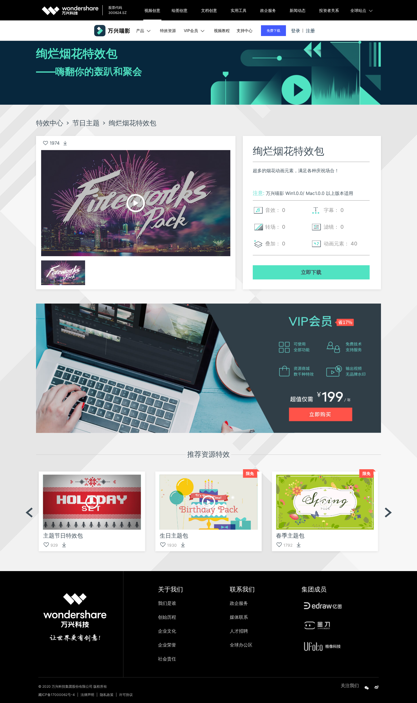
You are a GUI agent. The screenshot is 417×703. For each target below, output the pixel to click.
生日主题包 (174, 535)
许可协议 (126, 695)
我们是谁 (167, 603)
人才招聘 (239, 631)
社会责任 (167, 659)
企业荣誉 (167, 645)
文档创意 (209, 10)
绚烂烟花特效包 (132, 123)
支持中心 (244, 30)
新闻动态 (298, 10)
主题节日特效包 (63, 535)
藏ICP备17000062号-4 (56, 695)
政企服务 (268, 10)
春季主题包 (290, 535)
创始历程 (167, 617)
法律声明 (87, 695)
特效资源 (168, 30)
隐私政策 (106, 695)
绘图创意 (180, 10)
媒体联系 (239, 617)
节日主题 (86, 123)
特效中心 (49, 123)
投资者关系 (329, 10)
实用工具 (239, 10)
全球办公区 (241, 645)
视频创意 (152, 10)
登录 (295, 30)
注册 (310, 30)
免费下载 (273, 30)
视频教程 (222, 30)
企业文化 (167, 631)
